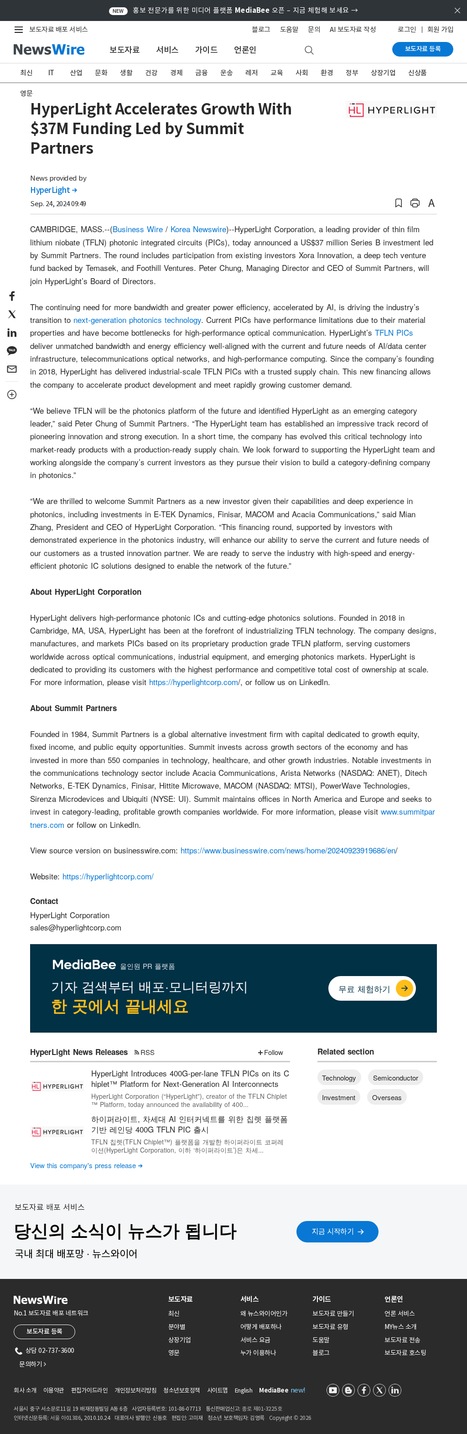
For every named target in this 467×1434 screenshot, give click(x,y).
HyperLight (53, 190)
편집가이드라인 (89, 1390)
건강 (151, 72)
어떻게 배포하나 (261, 1327)
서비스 (167, 50)
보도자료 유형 (330, 1327)
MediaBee (273, 1390)
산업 (76, 72)
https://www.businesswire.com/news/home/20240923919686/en (288, 850)
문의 (314, 29)
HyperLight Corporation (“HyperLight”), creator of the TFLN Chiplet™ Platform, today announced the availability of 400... (189, 1100)
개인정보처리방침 (135, 1390)
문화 (101, 72)
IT (51, 72)
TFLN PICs (394, 332)
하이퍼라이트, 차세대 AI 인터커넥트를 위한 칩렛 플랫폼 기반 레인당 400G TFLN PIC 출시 (189, 1124)
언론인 (245, 50)
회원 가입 (440, 29)
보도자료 (124, 50)
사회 (302, 72)
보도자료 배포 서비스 (58, 29)
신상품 (417, 72)
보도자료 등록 (423, 49)
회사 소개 (25, 1390)
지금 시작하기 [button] (333, 1231)
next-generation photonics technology (137, 319)
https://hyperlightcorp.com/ (108, 876)
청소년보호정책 (181, 1390)
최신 (26, 72)
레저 (251, 72)
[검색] (309, 50)
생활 (126, 72)
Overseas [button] (387, 1097)
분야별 (177, 1327)
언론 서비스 (399, 1313)
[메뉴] (20, 29)
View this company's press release (86, 1165)
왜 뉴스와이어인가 (264, 1313)
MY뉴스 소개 (400, 1327)
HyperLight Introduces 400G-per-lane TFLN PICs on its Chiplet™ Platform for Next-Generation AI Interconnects (190, 1078)
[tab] (201, 1299)
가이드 (206, 50)
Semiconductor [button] (395, 1077)
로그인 (407, 29)
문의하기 (32, 1364)
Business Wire (138, 228)
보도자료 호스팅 (405, 1353)
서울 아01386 (65, 1417)
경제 (176, 72)
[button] (398, 203)
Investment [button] (338, 1097)
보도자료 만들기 (333, 1313)
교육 (276, 72)
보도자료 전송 (402, 1340)
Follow (273, 1052)
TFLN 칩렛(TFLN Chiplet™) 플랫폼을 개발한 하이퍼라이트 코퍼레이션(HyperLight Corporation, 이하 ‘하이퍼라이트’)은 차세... (187, 1145)
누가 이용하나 (258, 1353)
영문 (26, 93)
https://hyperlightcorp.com (193, 681)
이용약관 (53, 1390)
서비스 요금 (255, 1340)
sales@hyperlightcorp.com (75, 927)
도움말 (289, 29)
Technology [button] (339, 1077)
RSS (147, 1052)
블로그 (261, 29)
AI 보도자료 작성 (353, 29)
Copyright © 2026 (290, 1417)
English (244, 1390)
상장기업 (383, 72)
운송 (226, 72)
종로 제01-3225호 (262, 1408)
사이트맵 (217, 1390)
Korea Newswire (198, 228)
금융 (201, 72)
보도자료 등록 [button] (44, 1331)
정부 (352, 72)
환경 (327, 72)
